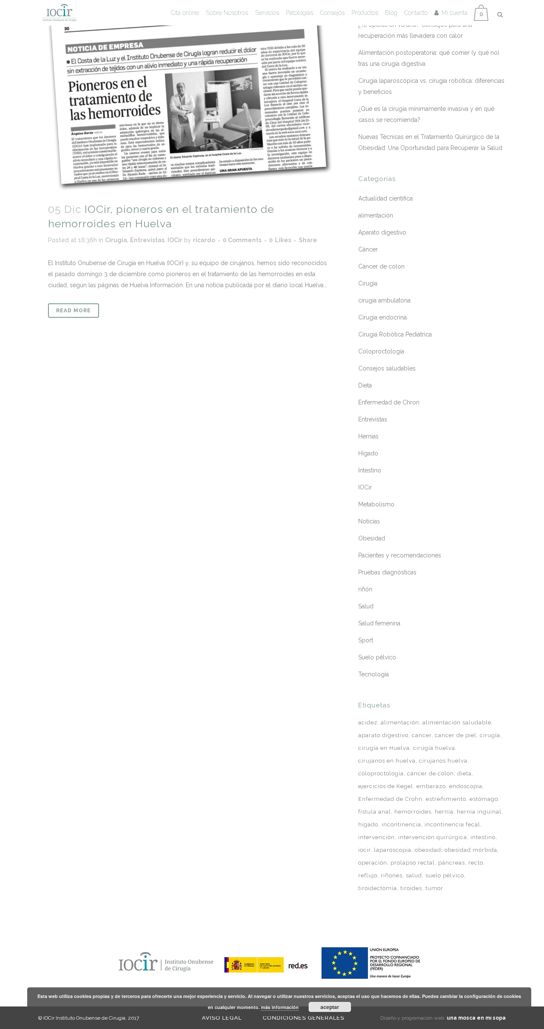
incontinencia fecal (452, 824)
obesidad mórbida (471, 850)
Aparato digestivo (382, 232)
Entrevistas (147, 240)
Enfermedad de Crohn (390, 799)
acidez (367, 722)
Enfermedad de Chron (388, 402)
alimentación (375, 215)
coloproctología (381, 773)
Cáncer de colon (381, 266)
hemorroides (412, 811)
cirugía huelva (434, 748)
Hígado (368, 453)
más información (280, 1007)
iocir (364, 850)
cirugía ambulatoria (384, 300)
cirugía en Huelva (384, 748)
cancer (421, 735)
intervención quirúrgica (432, 837)
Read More (73, 311)
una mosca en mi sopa (476, 1018)
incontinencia (401, 824)
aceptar (329, 1007)
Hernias (368, 436)
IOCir (174, 240)
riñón (365, 589)
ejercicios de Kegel (385, 786)
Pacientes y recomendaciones (399, 555)
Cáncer (368, 249)
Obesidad (371, 538)
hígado (368, 824)
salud (414, 875)
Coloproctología (381, 351)
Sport (365, 640)
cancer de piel (455, 735)
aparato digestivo (383, 735)
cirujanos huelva (443, 761)
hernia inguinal (479, 811)
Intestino (369, 470)
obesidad (428, 850)
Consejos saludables (387, 368)
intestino (483, 837)
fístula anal (374, 811)
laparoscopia (392, 850)
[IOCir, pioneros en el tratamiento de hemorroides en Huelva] (189, 96)
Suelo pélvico (377, 657)
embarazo (431, 786)
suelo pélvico (444, 875)
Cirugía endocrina (382, 317)
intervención (376, 837)
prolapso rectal (413, 862)
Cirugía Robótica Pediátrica (395, 334)
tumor (434, 888)
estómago (484, 799)
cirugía (490, 735)
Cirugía (116, 240)
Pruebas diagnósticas (387, 572)
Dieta (365, 385)
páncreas (451, 862)
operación (372, 862)
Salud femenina (379, 623)
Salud (366, 606)
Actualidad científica (385, 198)
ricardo (204, 240)
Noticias (369, 521)
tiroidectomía (377, 888)
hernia (444, 811)
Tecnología (373, 674)
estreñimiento (446, 799)
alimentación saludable (456, 722)
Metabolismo (376, 504)
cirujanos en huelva (387, 761)
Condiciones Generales (303, 1018)
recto (475, 862)
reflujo (367, 875)
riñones (391, 875)
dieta (464, 773)
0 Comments (242, 240)
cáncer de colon (430, 773)
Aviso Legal (222, 1018)
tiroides (411, 888)
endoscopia (465, 786)
